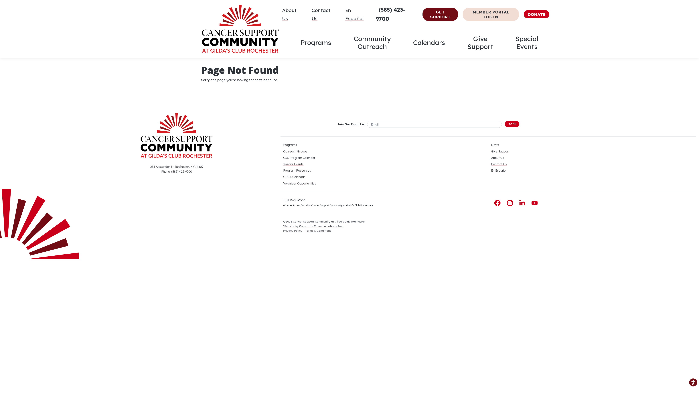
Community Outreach (372, 43)
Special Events (526, 43)
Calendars (429, 42)
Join (512, 124)
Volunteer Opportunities (299, 183)
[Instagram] (511, 203)
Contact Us (321, 14)
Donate (537, 14)
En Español (354, 14)
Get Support (440, 14)
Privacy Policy (292, 230)
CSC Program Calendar (299, 158)
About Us (289, 14)
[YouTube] (534, 203)
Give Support (480, 43)
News (495, 145)
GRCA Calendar (294, 177)
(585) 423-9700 (181, 171)
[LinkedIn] (523, 203)
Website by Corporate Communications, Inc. (313, 226)
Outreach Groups (295, 151)
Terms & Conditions (318, 230)
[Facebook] (498, 203)
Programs (316, 42)
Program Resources (297, 170)
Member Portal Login (491, 14)
